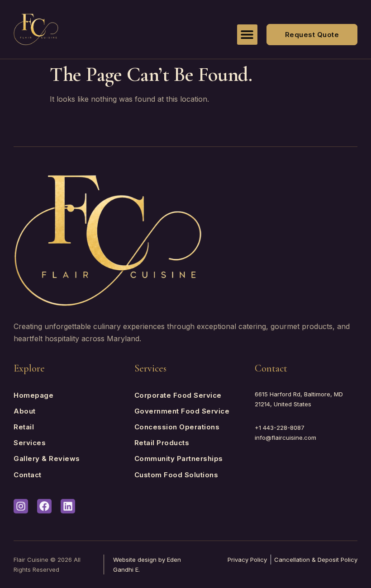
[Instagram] (21, 506)
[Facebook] (44, 506)
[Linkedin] (68, 506)
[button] (247, 34)
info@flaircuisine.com (285, 437)
